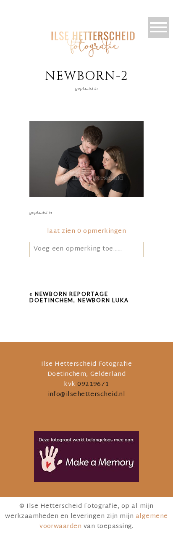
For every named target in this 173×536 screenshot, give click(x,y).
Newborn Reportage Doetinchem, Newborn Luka (79, 297)
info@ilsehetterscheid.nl (87, 394)
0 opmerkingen (86, 231)
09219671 (93, 384)
